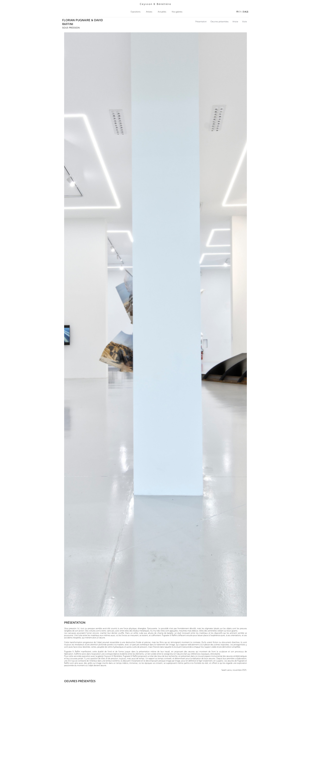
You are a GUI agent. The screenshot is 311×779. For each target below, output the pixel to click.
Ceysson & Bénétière (155, 4)
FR (237, 12)
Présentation (201, 21)
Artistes (149, 12)
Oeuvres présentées (220, 21)
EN (240, 12)
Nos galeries (177, 12)
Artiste (235, 21)
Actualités (162, 12)
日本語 (245, 12)
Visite (244, 21)
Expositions (135, 12)
